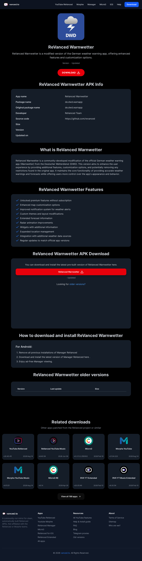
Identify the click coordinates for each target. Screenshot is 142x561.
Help (119, 4)
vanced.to (65, 553)
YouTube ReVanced (46, 517)
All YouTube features (82, 517)
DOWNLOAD (69, 72)
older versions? (77, 284)
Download (131, 4)
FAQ (75, 525)
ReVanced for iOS (46, 533)
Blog (75, 529)
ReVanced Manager (46, 525)
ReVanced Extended (47, 537)
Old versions (78, 537)
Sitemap (112, 521)
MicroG (41, 529)
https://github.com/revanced (80, 118)
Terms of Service (116, 517)
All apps (41, 541)
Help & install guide (82, 521)
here (87, 357)
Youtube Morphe (45, 521)
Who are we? (114, 525)
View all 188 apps (69, 496)
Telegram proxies (81, 533)
